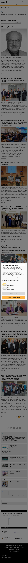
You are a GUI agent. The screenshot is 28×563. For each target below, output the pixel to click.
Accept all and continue (14, 297)
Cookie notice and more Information (10, 280)
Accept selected (13, 293)
